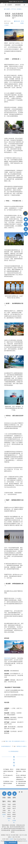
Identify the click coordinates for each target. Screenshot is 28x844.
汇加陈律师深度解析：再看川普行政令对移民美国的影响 (21, 783)
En (5, 4)
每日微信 (19, 9)
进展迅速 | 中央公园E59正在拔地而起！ (8, 783)
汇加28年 (9, 4)
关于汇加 (13, 9)
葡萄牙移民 (7, 658)
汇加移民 (7, 9)
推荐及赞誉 (18, 4)
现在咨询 (17, 21)
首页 (7, 3)
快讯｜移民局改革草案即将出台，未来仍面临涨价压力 (21, 777)
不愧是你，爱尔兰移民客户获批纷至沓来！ (8, 771)
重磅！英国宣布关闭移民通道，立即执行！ (21, 771)
